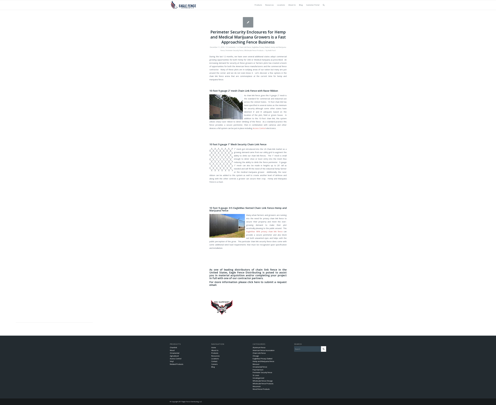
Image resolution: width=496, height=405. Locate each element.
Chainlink (173, 347)
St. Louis (256, 375)
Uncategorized (258, 378)
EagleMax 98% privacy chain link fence (264, 231)
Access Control (259, 128)
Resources (215, 356)
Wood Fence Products (261, 389)
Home (213, 347)
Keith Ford (272, 50)
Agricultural (174, 356)
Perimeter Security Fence (234, 50)
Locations (215, 358)
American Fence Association (263, 350)
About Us (214, 350)
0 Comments (230, 47)
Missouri (256, 364)
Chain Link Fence (245, 47)
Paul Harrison (258, 370)
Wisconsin (257, 386)
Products (214, 353)
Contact (214, 361)
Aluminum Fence (259, 347)
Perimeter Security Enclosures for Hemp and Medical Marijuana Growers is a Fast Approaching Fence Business (248, 37)
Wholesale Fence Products (254, 50)
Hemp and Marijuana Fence (263, 361)
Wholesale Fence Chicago (263, 381)
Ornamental (174, 353)
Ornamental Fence (260, 367)
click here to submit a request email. (248, 283)
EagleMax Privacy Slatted (261, 47)
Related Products (176, 364)
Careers (214, 364)
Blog (213, 367)
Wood (172, 350)
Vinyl (172, 361)
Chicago (256, 356)
